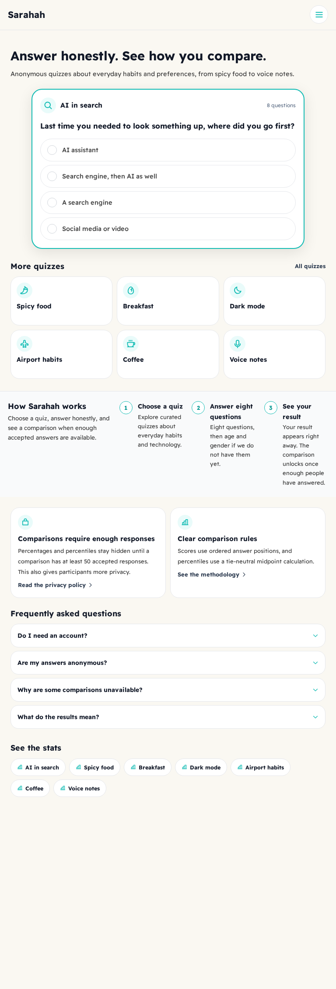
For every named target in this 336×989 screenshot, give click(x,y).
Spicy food (99, 767)
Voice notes (84, 788)
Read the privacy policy (52, 584)
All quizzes (310, 265)
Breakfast (152, 767)
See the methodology (208, 574)
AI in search (42, 767)
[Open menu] (319, 14)
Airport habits (264, 767)
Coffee (34, 788)
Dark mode (205, 767)
